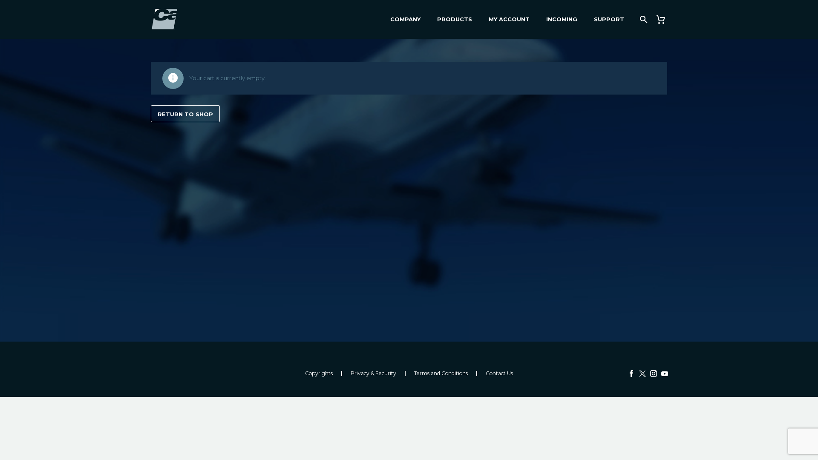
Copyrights (319, 373)
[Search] (642, 19)
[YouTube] (664, 373)
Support (609, 19)
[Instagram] (653, 373)
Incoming (561, 19)
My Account (509, 19)
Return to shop (185, 114)
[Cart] (664, 19)
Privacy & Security (373, 373)
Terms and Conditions (441, 373)
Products (454, 19)
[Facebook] (631, 373)
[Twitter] (642, 373)
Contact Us (499, 373)
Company (405, 19)
